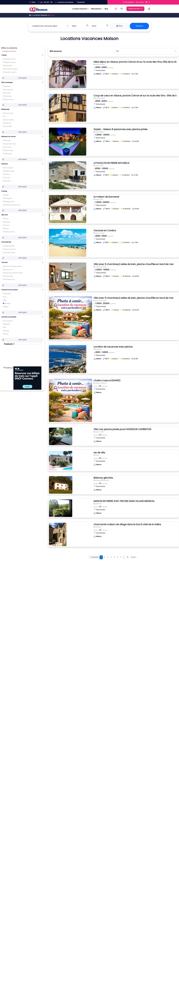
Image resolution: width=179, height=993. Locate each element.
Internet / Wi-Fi (8, 113)
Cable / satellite (9, 120)
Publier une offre (134, 9)
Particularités (6, 242)
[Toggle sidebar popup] (148, 9)
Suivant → (134, 557)
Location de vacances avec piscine (113, 346)
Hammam (7, 222)
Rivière (6, 306)
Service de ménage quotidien (13, 266)
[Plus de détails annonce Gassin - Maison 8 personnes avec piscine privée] (67, 142)
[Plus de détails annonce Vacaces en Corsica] (67, 243)
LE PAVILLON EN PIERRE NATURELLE (111, 163)
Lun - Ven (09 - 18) (46, 2)
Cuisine (4, 55)
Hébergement (96, 9)
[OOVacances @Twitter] (149, 2)
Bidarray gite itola (103, 478)
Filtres (120, 26)
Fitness (6, 218)
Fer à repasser (8, 89)
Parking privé (8, 198)
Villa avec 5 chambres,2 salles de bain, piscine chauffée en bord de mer (133, 298)
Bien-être (4, 215)
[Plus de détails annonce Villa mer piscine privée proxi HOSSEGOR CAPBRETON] (60, 436)
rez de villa (99, 452)
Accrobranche (8, 321)
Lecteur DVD (8, 126)
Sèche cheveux (9, 99)
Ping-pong (7, 181)
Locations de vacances (65, 2)
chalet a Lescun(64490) (107, 380)
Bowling (6, 330)
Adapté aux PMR (9, 246)
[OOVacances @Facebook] (146, 2)
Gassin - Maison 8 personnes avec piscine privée (120, 129)
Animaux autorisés (10, 249)
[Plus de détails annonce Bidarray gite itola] (60, 485)
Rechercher (139, 26)
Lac (5, 297)
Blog (106, 9)
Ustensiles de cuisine (10, 69)
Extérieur (4, 164)
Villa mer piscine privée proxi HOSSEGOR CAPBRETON (122, 429)
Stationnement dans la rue (12, 205)
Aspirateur (7, 86)
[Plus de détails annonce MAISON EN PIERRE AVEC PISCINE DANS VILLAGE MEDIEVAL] (60, 508)
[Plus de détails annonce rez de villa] (60, 460)
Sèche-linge (7, 96)
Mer (5, 300)
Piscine (6, 228)
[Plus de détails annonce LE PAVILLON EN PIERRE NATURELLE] (67, 175)
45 (127, 557)
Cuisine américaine (10, 144)
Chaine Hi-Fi (7, 123)
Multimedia (5, 109)
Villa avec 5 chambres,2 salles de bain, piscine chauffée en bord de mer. (134, 264)
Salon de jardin (8, 168)
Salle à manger (8, 150)
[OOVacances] (38, 8)
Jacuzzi (6, 225)
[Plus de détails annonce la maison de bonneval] (67, 209)
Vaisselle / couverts (10, 72)
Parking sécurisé (9, 201)
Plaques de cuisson (10, 62)
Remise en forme (9, 232)
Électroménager (7, 82)
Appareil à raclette (9, 59)
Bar (5, 327)
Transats (7, 177)
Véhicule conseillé (9, 252)
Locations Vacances (79, 9)
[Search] (115, 9)
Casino (6, 334)
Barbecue (7, 174)
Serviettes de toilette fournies (13, 273)
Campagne (7, 293)
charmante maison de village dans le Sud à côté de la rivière (127, 524)
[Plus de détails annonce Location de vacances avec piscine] (67, 359)
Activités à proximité (8, 317)
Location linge (8, 276)
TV (5, 116)
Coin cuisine (8, 147)
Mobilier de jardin (9, 171)
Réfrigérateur (8, 65)
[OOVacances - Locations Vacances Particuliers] (30, 15)
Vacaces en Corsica (105, 230)
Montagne (7, 303)
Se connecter (129, 2)
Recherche (81, 2)
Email (33, 2)
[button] (121, 8)
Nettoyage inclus (9, 279)
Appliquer (22, 78)
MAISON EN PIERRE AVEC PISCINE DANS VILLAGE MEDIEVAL (124, 501)
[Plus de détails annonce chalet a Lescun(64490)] (70, 400)
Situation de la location (9, 290)
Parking (4, 191)
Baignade (7, 324)
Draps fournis (8, 269)
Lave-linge (7, 93)
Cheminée (7, 140)
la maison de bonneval (106, 196)
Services (4, 262)
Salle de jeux (8, 153)
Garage (6, 195)
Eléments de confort (8, 137)
